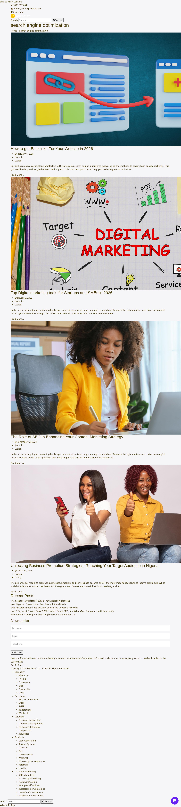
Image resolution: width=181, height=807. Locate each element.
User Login (18, 11)
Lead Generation (27, 740)
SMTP (21, 702)
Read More (17, 174)
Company (20, 671)
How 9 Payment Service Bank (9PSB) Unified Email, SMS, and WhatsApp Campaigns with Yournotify (62, 611)
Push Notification (28, 781)
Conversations (26, 754)
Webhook (24, 713)
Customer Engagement (31, 723)
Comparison (25, 730)
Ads (21, 750)
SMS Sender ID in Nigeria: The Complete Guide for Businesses (43, 614)
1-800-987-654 (19, 5)
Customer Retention (29, 726)
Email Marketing (27, 771)
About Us (23, 675)
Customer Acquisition (30, 720)
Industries (24, 733)
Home (14, 30)
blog (19, 160)
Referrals (23, 764)
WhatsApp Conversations (32, 761)
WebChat (23, 757)
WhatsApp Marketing (30, 778)
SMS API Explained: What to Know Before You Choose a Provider (44, 607)
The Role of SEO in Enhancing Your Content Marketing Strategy (67, 437)
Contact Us (24, 689)
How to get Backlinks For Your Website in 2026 (52, 148)
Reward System (27, 744)
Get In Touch (17, 665)
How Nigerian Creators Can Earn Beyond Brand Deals (38, 604)
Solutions (20, 716)
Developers (20, 696)
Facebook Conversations (31, 795)
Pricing (22, 678)
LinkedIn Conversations (31, 792)
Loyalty (22, 768)
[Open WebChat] (175, 801)
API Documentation (29, 699)
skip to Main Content (11, 1)
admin (19, 157)
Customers (24, 682)
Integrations (25, 709)
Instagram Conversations (32, 788)
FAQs (21, 692)
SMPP (22, 706)
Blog (21, 685)
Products (19, 737)
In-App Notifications (29, 785)
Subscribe (17, 652)
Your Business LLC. (31, 668)
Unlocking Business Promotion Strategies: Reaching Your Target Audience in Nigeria (85, 565)
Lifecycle (23, 747)
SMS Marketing (26, 774)
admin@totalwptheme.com (27, 8)
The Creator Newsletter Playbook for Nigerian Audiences (40, 600)
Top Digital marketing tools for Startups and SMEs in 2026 (61, 293)
